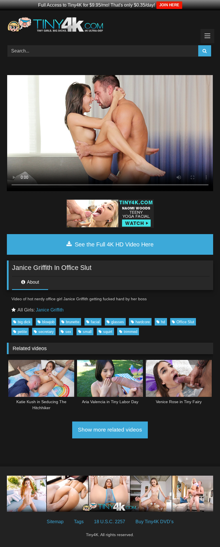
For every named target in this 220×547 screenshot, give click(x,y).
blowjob (48, 322)
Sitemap (55, 521)
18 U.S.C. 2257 (109, 521)
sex (68, 332)
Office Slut (185, 322)
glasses (117, 322)
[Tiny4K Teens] (110, 26)
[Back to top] (202, 530)
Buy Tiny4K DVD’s (154, 521)
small (87, 332)
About (32, 282)
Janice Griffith (50, 309)
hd (163, 322)
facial (95, 322)
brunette (72, 322)
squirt (107, 332)
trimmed (130, 332)
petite (22, 332)
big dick (24, 322)
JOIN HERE (169, 5)
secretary (46, 332)
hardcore (142, 322)
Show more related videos (110, 430)
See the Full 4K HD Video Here (113, 244)
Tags (79, 521)
